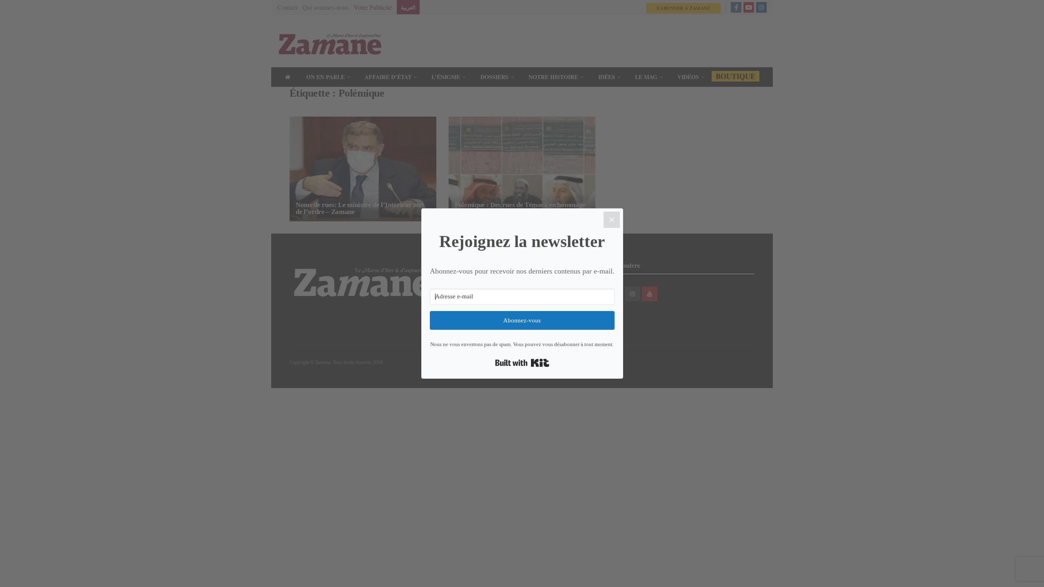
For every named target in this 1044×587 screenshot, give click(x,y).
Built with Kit (522, 362)
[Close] (612, 220)
